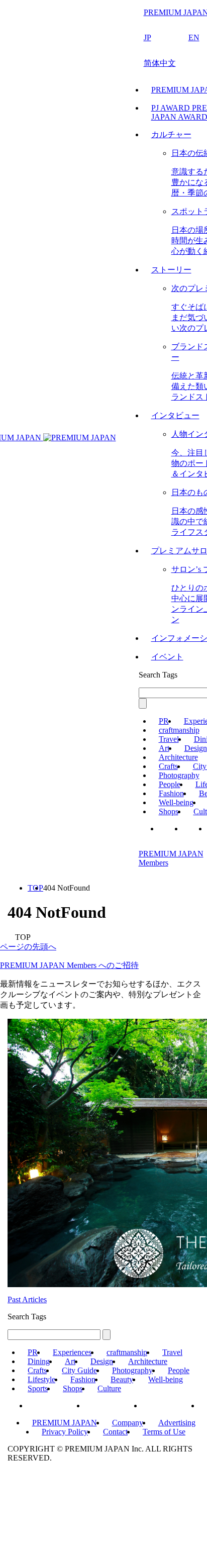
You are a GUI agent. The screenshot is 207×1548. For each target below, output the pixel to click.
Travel (169, 739)
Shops (168, 811)
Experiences (72, 1352)
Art (164, 748)
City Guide (79, 1370)
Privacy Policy (65, 1431)
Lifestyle (41, 1379)
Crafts (168, 766)
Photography (179, 775)
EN (193, 37)
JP (147, 37)
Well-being (176, 802)
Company (127, 1422)
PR (164, 721)
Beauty (122, 1379)
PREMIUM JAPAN (64, 1422)
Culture (109, 1388)
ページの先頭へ (28, 946)
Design (195, 748)
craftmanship (179, 730)
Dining (39, 1361)
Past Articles (27, 1299)
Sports (38, 1388)
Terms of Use (164, 1431)
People (169, 784)
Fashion (171, 793)
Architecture (178, 757)
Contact (115, 1431)
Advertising (176, 1422)
